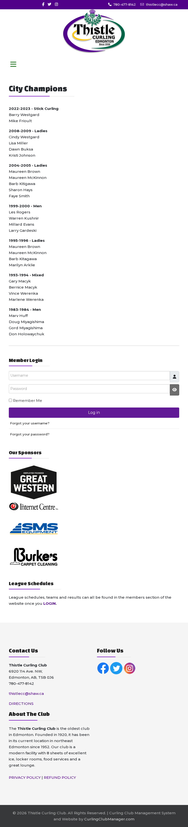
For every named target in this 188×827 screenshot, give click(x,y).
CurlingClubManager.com (109, 819)
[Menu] (13, 64)
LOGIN (49, 603)
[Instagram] (56, 4)
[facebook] (43, 4)
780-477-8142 (124, 4)
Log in (94, 412)
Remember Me (27, 400)
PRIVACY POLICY (25, 777)
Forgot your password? (29, 434)
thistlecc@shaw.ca (161, 4)
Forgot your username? (29, 423)
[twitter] (49, 4)
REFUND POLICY (60, 777)
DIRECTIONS (21, 703)
